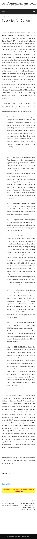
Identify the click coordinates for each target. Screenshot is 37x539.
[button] (34, 11)
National (9, 16)
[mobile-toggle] (3, 11)
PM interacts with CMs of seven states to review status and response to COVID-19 (27, 506)
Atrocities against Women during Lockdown (10, 504)
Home (3, 16)
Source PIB (6, 484)
